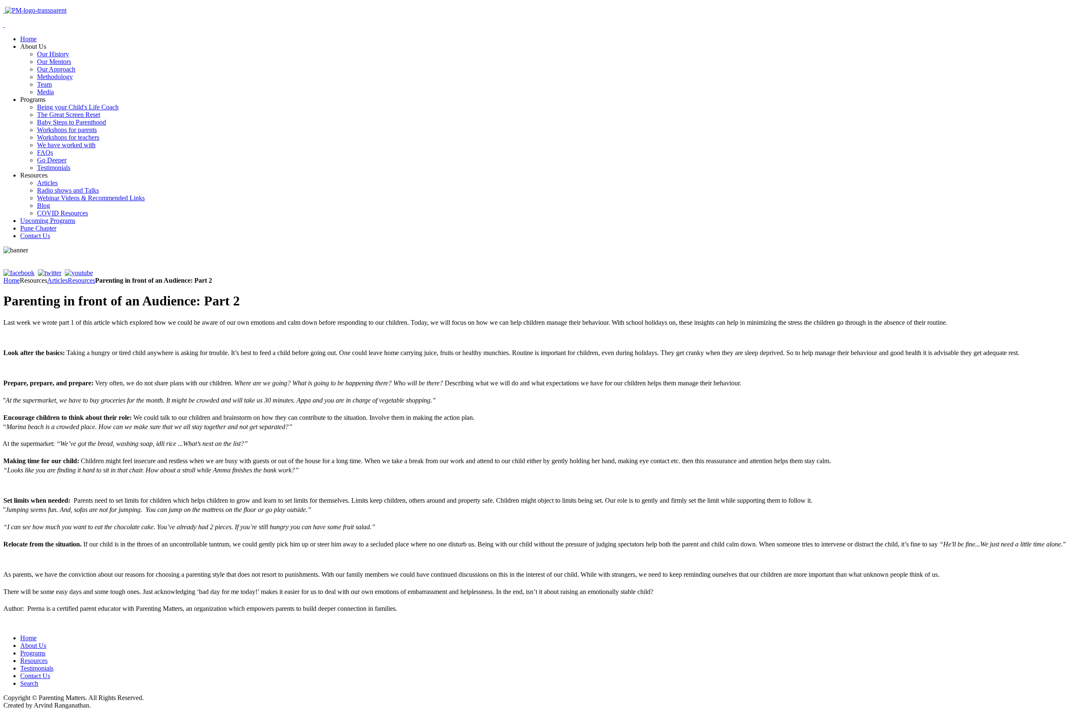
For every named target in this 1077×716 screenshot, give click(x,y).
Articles (57, 280)
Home (11, 280)
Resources (81, 280)
